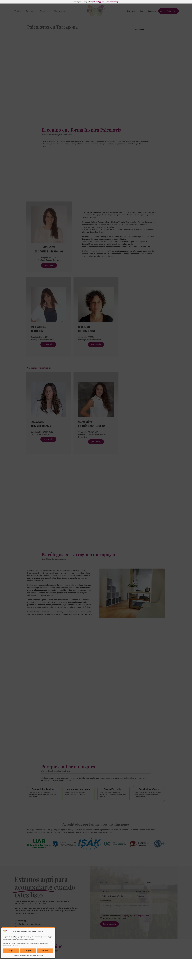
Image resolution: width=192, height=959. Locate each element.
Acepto (11, 950)
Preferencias (45, 950)
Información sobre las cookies (20, 955)
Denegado (28, 950)
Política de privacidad (36, 955)
